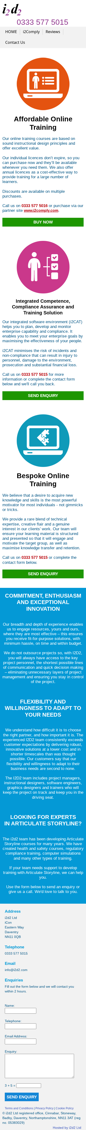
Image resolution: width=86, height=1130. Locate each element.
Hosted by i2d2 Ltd (67, 1128)
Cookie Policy (65, 1108)
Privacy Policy (44, 1108)
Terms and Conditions (19, 1108)
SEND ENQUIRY (22, 1097)
